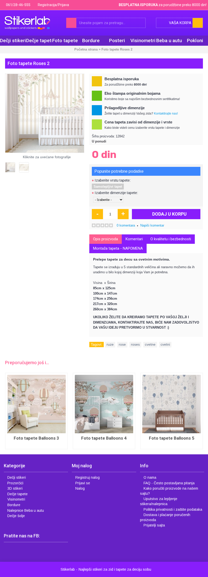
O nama (150, 477)
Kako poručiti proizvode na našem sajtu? (169, 490)
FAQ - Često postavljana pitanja (169, 483)
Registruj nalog (87, 477)
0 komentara (126, 225)
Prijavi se (82, 483)
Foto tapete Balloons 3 (36, 438)
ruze (110, 344)
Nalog (80, 488)
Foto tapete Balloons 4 (104, 438)
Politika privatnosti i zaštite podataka (173, 509)
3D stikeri (15, 488)
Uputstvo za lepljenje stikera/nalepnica (158, 501)
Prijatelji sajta (154, 525)
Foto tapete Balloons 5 (171, 438)
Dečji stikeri (16, 477)
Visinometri (16, 499)
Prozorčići (15, 483)
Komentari (134, 239)
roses (135, 344)
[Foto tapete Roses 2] (44, 113)
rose (122, 344)
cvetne (150, 344)
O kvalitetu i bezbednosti (170, 239)
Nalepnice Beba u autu (25, 510)
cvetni (165, 344)
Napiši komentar (152, 225)
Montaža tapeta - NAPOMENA (118, 248)
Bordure (13, 505)
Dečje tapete (17, 494)
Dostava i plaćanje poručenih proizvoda (165, 517)
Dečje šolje (16, 516)
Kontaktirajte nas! (166, 113)
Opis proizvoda (105, 239)
